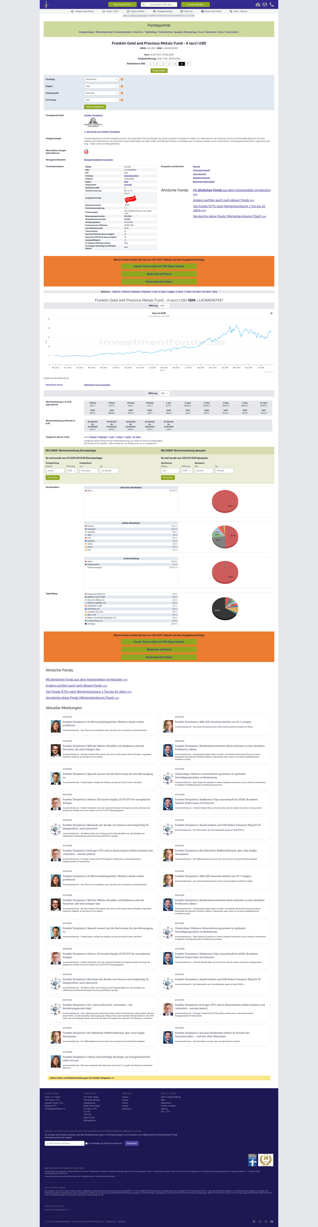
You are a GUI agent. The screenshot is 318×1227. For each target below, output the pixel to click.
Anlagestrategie (86, 32)
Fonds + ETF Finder (52, 1097)
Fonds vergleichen (95, 107)
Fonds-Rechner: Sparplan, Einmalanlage (177, 32)
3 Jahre (170, 292)
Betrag (49, 466)
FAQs (163, 1100)
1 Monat (125, 292)
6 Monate (145, 292)
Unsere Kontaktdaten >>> (57, 1210)
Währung (70, 466)
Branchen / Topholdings (145, 32)
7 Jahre (187, 292)
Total (214, 292)
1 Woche (116, 292)
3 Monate (135, 292)
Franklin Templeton (93, 115)
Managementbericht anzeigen (98, 160)
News (221, 32)
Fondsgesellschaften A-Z (55, 1109)
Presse (125, 1103)
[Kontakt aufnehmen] (271, 4)
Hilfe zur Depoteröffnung (171, 1097)
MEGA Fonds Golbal (91, 1106)
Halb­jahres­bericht (201, 178)
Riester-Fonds (89, 1118)
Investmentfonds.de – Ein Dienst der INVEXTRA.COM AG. (78, 1221)
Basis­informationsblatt (204, 182)
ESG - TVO (165, 1112)
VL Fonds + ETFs (90, 1109)
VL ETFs (86, 1112)
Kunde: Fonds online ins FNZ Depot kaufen (159, 266)
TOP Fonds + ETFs (52, 1100)
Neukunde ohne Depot (159, 281)
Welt (126, 182)
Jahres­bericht (199, 174)
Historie (125, 1100)
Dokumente (211, 32)
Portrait (196, 166)
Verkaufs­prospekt (201, 170)
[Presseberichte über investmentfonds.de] (253, 1160)
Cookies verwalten (168, 1106)
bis (101, 466)
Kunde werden (195, 4)
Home (125, 15)
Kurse (201, 32)
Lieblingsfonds (89, 1103)
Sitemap (164, 1109)
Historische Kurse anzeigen (97, 385)
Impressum (126, 1109)
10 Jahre (197, 292)
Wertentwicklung (104, 32)
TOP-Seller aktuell (91, 1097)
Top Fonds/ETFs (122, 4)
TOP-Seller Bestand (91, 1100)
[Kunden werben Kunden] (257, 4)
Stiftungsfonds (89, 1120)
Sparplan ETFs (51, 1106)
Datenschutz (166, 1103)
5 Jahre (179, 292)
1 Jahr (154, 292)
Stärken (125, 1097)
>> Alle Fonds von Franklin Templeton (102, 132)
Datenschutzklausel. (113, 1143)
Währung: (153, 305)
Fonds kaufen (231, 32)
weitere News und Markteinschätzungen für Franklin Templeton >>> (82, 1078)
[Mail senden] (264, 4)
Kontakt (125, 1106)
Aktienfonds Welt (131, 176)
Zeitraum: (105, 292)
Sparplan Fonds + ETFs (54, 1103)
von (81, 466)
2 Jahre (162, 292)
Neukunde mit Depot (159, 273)
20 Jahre (206, 292)
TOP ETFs (87, 1115)
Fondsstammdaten (123, 32)
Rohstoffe (128, 185)
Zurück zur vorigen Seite (138, 15)
